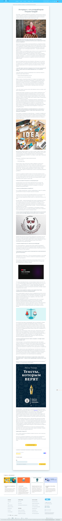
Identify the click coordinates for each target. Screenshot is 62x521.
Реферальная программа (21, 513)
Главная (14, 4)
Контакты (9, 510)
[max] (47, 507)
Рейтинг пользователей (35, 503)
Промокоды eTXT (34, 508)
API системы (20, 503)
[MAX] (45, 453)
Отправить (41, 464)
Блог (32, 1)
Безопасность (10, 508)
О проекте (17, 1)
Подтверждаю (58, 519)
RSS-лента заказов (48, 509)
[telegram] (48, 507)
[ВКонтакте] (44, 453)
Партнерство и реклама (21, 511)
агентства (35, 410)
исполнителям (23, 449)
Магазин (25, 1)
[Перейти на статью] (10, 480)
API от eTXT (19, 501)
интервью (32, 449)
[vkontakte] (45, 507)
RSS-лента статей (48, 510)
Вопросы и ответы (10, 506)
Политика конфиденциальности (49, 513)
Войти (51, 1)
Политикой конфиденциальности (49, 519)
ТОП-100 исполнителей (35, 513)
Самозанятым (34, 510)
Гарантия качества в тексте (37, 486)
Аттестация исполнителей (36, 506)
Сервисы (29, 1)
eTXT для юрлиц (10, 511)
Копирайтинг (19, 4)
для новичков (28, 449)
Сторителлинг (20, 486)
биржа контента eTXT (38, 449)
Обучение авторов (35, 511)
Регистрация (46, 1)
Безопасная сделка (35, 501)
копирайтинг (18, 449)
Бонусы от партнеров (21, 510)
